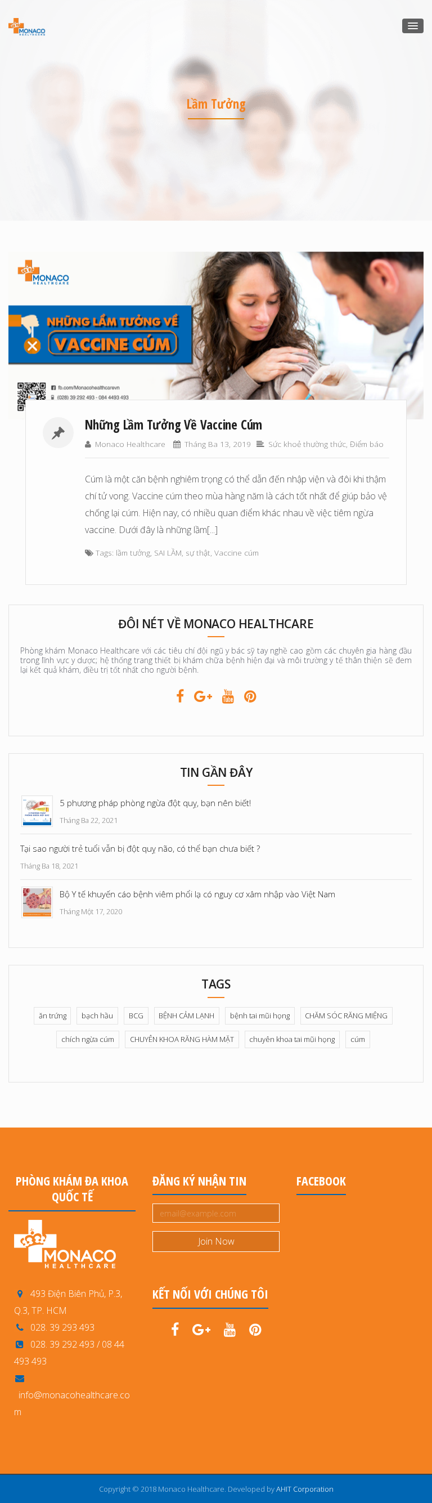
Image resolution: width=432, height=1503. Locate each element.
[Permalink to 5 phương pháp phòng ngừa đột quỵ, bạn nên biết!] (37, 810)
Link (91, 335)
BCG (136, 1015)
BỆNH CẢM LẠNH (186, 1015)
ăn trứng (52, 1015)
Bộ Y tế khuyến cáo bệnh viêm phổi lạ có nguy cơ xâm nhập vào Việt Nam (197, 894)
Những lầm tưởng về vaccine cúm (173, 424)
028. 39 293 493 (60, 1327)
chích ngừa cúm (87, 1039)
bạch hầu (97, 1015)
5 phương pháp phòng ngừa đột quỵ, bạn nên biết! (155, 802)
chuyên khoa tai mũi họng (292, 1039)
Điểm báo (367, 444)
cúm (357, 1039)
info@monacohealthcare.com (72, 1403)
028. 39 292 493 (62, 1344)
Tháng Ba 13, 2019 (217, 444)
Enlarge (343, 335)
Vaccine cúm (236, 552)
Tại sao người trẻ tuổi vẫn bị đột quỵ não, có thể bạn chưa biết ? (140, 848)
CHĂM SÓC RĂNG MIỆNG (346, 1015)
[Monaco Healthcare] (26, 26)
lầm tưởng (133, 552)
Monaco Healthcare (130, 444)
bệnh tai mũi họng (260, 1015)
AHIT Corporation (305, 1489)
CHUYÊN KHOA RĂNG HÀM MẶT (182, 1039)
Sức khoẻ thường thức (307, 444)
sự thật (198, 552)
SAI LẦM (168, 552)
